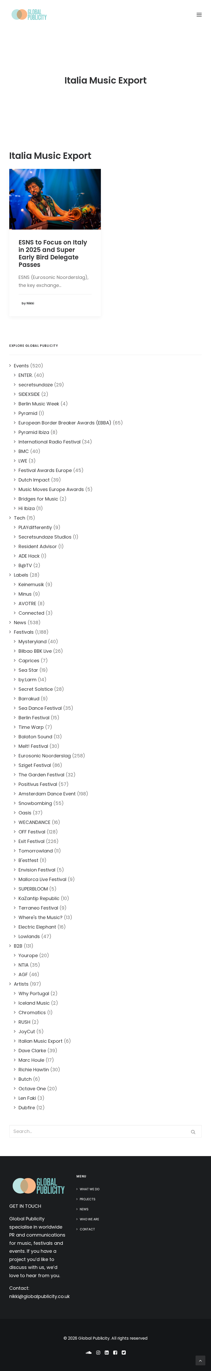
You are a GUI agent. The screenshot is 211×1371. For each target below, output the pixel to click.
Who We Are (89, 1219)
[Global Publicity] (28, 14)
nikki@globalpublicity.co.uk (39, 1296)
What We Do (89, 1189)
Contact (87, 1229)
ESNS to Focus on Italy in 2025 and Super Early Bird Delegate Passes (53, 253)
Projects (87, 1199)
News (84, 1209)
